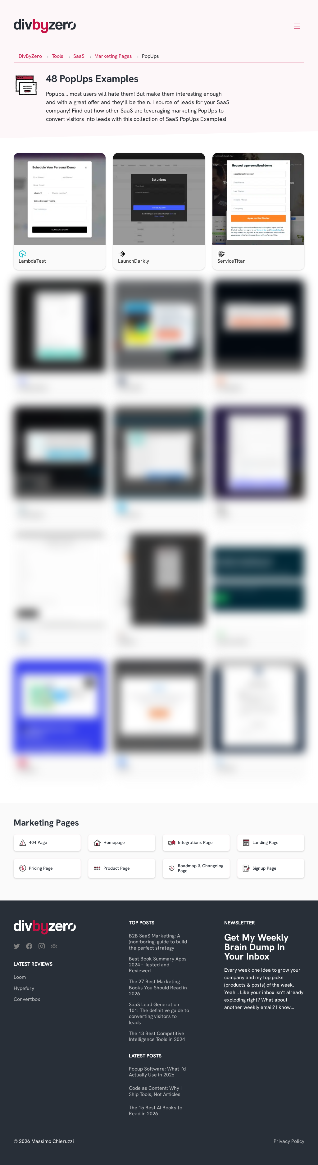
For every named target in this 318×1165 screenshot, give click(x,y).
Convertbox (27, 999)
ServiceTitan (231, 261)
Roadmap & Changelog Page (200, 868)
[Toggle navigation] (296, 26)
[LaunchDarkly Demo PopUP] (159, 199)
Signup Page (264, 868)
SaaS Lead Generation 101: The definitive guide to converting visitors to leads (159, 1013)
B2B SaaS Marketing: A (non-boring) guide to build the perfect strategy (158, 941)
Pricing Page (41, 868)
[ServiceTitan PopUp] (258, 199)
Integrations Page (195, 842)
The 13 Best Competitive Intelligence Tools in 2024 (157, 1036)
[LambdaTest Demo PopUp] (60, 199)
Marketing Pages (46, 822)
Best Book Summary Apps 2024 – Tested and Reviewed (158, 964)
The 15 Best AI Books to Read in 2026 (155, 1110)
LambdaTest (32, 261)
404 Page (38, 842)
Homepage (114, 842)
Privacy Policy (289, 1141)
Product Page (116, 868)
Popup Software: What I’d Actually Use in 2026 (157, 1072)
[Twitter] (17, 945)
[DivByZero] (45, 26)
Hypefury (24, 988)
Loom (20, 977)
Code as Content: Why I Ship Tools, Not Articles (155, 1091)
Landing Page (265, 842)
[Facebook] (29, 945)
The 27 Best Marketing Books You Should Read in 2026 (158, 987)
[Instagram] (42, 945)
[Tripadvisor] (54, 945)
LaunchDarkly (133, 261)
